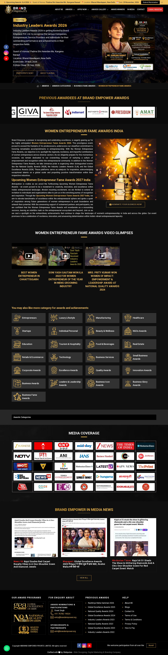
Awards (68, 9)
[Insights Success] (64, 487)
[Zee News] (105, 446)
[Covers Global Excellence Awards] (146, 446)
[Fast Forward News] (105, 487)
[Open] (74, 9)
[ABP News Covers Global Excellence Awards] (43, 446)
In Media (131, 9)
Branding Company (113, 652)
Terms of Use (131, 615)
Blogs (127, 607)
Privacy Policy (131, 624)
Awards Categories (61, 86)
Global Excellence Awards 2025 (101, 607)
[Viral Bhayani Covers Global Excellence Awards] (43, 466)
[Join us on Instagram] (6, 52)
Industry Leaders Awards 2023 (101, 619)
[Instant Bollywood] (84, 487)
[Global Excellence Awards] (29, 606)
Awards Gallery (99, 9)
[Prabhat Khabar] (84, 477)
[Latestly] (105, 466)
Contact (141, 9)
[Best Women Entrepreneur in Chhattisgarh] (29, 256)
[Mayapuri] (125, 477)
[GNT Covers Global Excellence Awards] (64, 446)
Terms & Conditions (133, 619)
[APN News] (125, 466)
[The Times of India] (125, 446)
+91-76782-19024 (62, 614)
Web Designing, (80, 652)
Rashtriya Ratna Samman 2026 (101, 603)
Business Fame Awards (84, 86)
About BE (59, 9)
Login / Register (155, 9)
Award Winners (118, 9)
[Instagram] (84, 645)
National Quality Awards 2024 (100, 611)
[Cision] (43, 487)
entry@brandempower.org (65, 617)
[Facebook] (79, 645)
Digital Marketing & (96, 652)
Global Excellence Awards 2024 (101, 615)
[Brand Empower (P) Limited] (16, 9)
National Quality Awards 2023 (100, 624)
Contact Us (129, 611)
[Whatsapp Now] (7, 648)
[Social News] (125, 487)
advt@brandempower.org (65, 631)
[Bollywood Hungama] (105, 477)
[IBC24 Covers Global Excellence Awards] (22, 466)
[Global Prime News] (146, 477)
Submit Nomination (150, 2)
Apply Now (82, 9)
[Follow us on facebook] (6, 47)
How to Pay (130, 628)
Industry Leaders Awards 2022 (101, 632)
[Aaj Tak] (22, 487)
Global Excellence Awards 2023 (101, 628)
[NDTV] (22, 456)
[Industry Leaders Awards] (29, 630)
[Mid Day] (84, 446)
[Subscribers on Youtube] (6, 58)
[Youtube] (89, 645)
